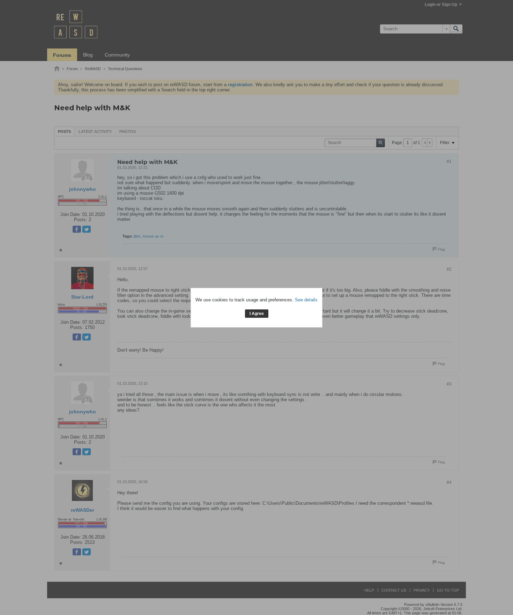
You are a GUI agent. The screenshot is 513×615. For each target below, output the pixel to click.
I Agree (257, 313)
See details (306, 299)
